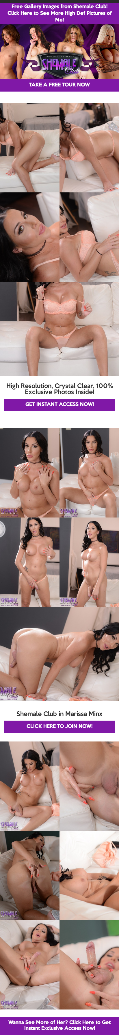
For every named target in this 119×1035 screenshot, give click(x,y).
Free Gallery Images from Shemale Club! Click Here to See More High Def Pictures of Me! (60, 13)
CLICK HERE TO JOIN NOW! (59, 726)
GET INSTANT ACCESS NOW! (59, 404)
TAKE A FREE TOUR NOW (59, 85)
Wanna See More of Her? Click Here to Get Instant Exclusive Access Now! (59, 1026)
